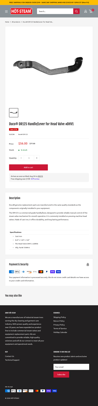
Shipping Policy (59, 317)
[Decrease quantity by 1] (21, 158)
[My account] (85, 11)
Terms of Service (60, 328)
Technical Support (12, 360)
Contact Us (9, 356)
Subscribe (61, 374)
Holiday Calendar (60, 332)
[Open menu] (6, 11)
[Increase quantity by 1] (36, 158)
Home (7, 22)
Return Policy (58, 321)
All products (16, 22)
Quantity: (13, 158)
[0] (90, 11)
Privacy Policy (59, 324)
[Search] (76, 11)
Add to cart (28, 167)
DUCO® (12, 134)
